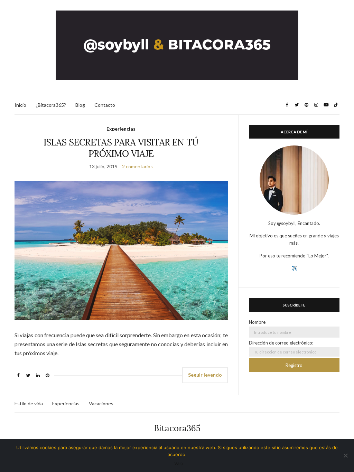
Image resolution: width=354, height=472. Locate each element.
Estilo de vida (29, 403)
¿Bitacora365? (51, 105)
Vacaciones (101, 403)
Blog (80, 105)
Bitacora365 (177, 428)
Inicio (20, 105)
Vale (178, 463)
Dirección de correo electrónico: (281, 343)
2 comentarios (137, 166)
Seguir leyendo (205, 375)
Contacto (104, 105)
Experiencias (121, 129)
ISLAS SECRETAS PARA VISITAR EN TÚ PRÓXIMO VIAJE (121, 147)
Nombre (257, 322)
